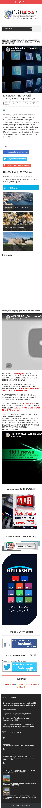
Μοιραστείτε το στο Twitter (17, 159)
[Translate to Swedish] (20, 687)
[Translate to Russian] (38, 685)
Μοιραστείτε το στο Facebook (18, 152)
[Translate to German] (6, 685)
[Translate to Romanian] (36, 685)
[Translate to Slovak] (17, 687)
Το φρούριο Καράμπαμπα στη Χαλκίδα (17, 714)
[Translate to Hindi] (20, 685)
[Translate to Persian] (29, 685)
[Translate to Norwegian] (31, 685)
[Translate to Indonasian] (22, 685)
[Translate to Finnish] (17, 685)
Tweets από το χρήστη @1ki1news (14, 661)
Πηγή (5, 146)
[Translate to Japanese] (27, 685)
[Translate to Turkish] (8, 685)
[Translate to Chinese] (13, 685)
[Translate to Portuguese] (34, 685)
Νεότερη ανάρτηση (8, 311)
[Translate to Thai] (22, 687)
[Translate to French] (3, 685)
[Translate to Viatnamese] (24, 687)
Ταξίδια (34, 103)
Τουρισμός (6, 104)
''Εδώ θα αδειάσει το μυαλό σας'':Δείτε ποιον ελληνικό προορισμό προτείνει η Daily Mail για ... (18, 758)
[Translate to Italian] (24, 685)
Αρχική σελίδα (20, 311)
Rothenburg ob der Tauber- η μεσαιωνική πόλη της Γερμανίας (19, 783)
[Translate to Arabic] (10, 685)
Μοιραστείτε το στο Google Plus (18, 165)
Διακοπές (21, 103)
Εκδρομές (28, 103)
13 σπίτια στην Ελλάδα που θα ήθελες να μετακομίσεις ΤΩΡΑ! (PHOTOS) (19, 771)
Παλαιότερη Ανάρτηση (32, 311)
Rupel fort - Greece (9, 709)
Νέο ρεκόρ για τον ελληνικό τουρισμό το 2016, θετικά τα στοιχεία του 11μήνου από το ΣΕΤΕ (19, 797)
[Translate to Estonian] (15, 685)
